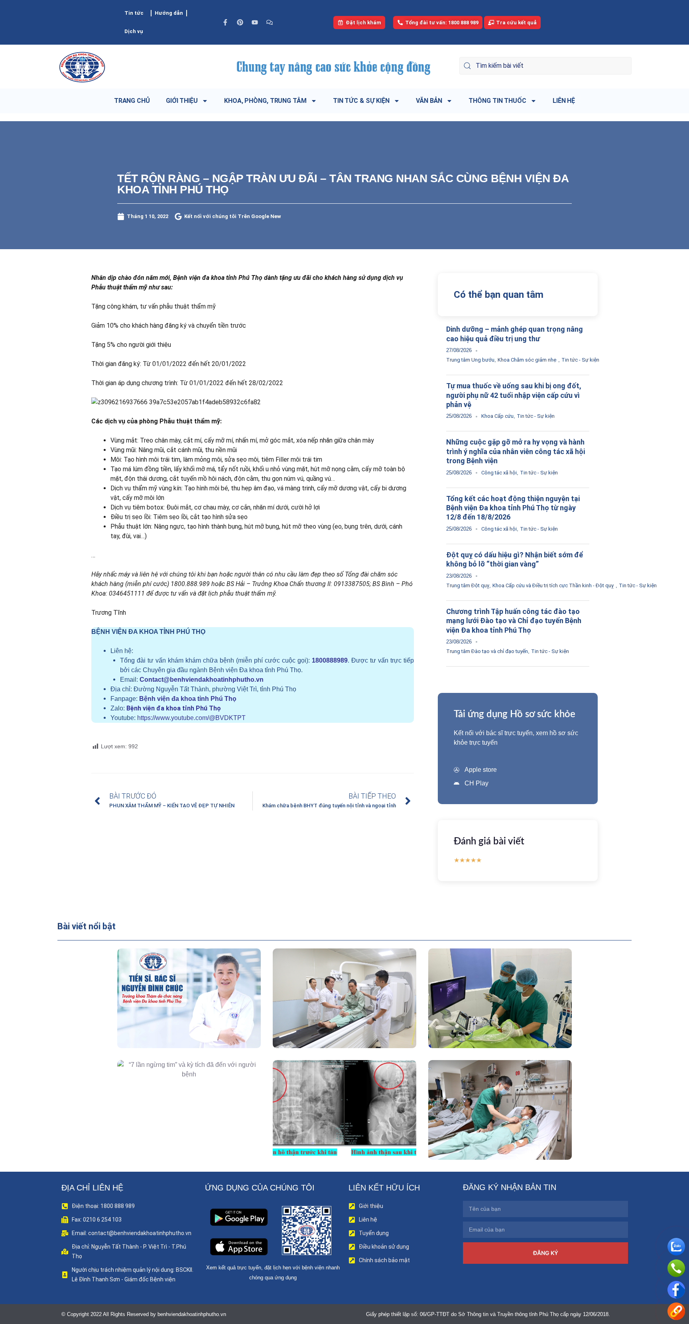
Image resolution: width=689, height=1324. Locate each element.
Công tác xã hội (499, 473)
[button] (177, 1016)
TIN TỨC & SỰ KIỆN (361, 100)
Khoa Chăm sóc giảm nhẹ (527, 360)
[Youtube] (254, 22)
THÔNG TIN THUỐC (497, 100)
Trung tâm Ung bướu (470, 360)
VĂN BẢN (429, 100)
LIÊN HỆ (564, 100)
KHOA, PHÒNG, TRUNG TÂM (265, 100)
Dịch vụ (133, 31)
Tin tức (134, 13)
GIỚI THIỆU (182, 100)
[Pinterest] (240, 22)
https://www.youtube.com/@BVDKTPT (191, 717)
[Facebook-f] (225, 22)
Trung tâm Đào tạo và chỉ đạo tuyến (487, 651)
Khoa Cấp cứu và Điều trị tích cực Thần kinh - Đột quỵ (553, 585)
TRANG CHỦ (132, 100)
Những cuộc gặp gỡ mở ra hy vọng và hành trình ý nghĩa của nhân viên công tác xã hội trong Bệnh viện (515, 451)
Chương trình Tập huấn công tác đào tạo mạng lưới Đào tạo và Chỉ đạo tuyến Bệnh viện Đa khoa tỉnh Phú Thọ (513, 620)
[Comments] (269, 22)
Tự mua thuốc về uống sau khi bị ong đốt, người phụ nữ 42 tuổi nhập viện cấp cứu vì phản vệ (513, 395)
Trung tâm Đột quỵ (467, 585)
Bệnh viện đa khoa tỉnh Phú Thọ (187, 698)
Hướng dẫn (169, 13)
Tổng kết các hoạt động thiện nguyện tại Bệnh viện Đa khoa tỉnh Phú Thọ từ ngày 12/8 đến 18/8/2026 (513, 507)
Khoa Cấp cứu (497, 416)
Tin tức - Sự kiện (580, 360)
